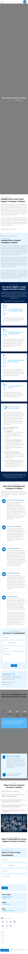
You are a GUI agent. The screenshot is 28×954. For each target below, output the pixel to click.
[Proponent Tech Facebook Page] (2, 922)
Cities (2, 943)
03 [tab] (17, 711)
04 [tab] (24, 711)
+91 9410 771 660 (7, 684)
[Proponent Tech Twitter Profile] (10, 922)
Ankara (12, 100)
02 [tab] (10, 711)
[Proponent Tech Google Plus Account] (6, 926)
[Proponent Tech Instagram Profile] (6, 922)
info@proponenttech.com (10, 682)
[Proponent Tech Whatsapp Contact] (19, 949)
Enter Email (6, 648)
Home (8, 100)
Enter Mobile (11, 865)
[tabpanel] (14, 723)
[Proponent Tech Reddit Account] (10, 926)
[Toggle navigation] (24, 1)
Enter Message (7, 654)
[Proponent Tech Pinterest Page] (2, 926)
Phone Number (12, 643)
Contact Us (3, 938)
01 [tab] (3, 711)
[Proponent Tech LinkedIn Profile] (14, 922)
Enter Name (6, 637)
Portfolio (3, 940)
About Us (3, 935)
